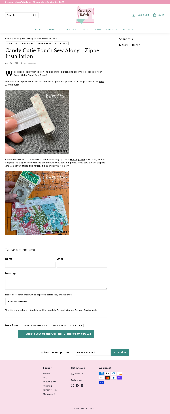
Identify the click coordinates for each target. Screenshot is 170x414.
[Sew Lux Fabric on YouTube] (82, 385)
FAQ (45, 377)
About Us (129, 29)
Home (38, 29)
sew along (61, 43)
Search (46, 373)
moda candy (44, 43)
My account (49, 394)
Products (54, 29)
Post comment (17, 301)
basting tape (77, 159)
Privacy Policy (63, 310)
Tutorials (47, 385)
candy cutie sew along (20, 43)
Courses (111, 29)
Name (9, 258)
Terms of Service (83, 310)
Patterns (72, 29)
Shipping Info (49, 381)
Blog (98, 29)
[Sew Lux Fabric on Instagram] (72, 385)
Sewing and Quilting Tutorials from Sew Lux (34, 39)
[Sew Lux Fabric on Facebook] (77, 385)
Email (60, 258)
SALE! (86, 29)
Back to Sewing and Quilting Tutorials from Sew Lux (58, 333)
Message (10, 273)
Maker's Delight (23, 2)
